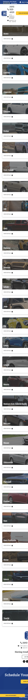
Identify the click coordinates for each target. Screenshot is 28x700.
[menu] (25, 3)
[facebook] (24, 661)
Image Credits (23, 697)
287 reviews (14, 3)
